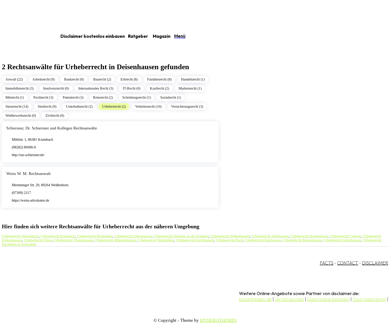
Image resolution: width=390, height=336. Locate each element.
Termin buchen (289, 299)
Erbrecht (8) (129, 79)
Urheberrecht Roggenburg (309, 236)
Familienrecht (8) (159, 79)
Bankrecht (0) (74, 79)
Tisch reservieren (369, 299)
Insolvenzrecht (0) (56, 88)
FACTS (326, 263)
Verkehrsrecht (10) (148, 106)
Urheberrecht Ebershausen (133, 236)
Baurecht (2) (102, 79)
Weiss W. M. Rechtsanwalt (28, 173)
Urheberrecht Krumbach (57, 236)
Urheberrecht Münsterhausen (115, 240)
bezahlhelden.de (255, 299)
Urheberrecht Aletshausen (270, 236)
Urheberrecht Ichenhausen (342, 240)
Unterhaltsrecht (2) (79, 106)
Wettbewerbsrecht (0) (20, 115)
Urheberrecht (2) (114, 106)
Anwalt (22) (14, 79)
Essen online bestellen (328, 299)
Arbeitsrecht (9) (43, 79)
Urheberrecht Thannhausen (73, 240)
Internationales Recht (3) (95, 88)
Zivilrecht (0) (54, 115)
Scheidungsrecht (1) (136, 97)
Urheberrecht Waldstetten (156, 240)
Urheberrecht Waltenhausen (230, 236)
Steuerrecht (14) (16, 106)
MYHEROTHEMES (218, 320)
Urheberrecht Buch (229, 240)
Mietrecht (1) (14, 97)
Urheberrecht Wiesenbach (20, 236)
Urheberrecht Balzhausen (263, 240)
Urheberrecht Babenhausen (302, 240)
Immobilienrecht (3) (19, 88)
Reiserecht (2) (103, 97)
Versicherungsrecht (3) (187, 106)
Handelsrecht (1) (193, 79)
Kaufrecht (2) (159, 88)
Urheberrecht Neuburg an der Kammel (181, 236)
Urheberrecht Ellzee (38, 240)
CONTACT (347, 263)
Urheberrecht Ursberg (345, 236)
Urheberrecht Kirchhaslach (195, 240)
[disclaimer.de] (24, 36)
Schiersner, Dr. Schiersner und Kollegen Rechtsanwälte (51, 128)
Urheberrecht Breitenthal (94, 236)
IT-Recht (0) (131, 88)
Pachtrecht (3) (43, 97)
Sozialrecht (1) (170, 97)
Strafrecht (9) (47, 106)
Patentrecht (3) (73, 97)
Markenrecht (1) (190, 88)
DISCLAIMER (375, 263)
